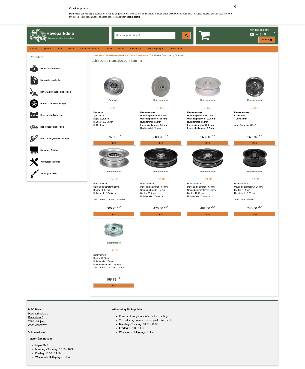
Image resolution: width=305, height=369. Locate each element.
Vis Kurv (265, 39)
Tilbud (59, 48)
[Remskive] (114, 87)
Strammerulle (114, 243)
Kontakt (108, 48)
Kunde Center (175, 48)
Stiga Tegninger (155, 48)
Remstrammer (160, 100)
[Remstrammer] (161, 87)
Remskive (114, 100)
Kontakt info (37, 332)
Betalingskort (136, 48)
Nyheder (47, 48)
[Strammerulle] (114, 229)
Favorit (120, 48)
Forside (33, 48)
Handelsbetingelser (89, 48)
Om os (71, 48)
